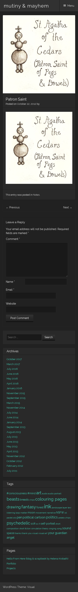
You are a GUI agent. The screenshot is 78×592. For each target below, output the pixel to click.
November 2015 (16, 393)
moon (31, 512)
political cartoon (34, 517)
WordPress (9, 587)
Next (67, 207)
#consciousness (17, 493)
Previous (13, 207)
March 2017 (13, 364)
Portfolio (11, 563)
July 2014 (12, 412)
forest (40, 507)
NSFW (60, 512)
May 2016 (12, 378)
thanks (18, 533)
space (10, 533)
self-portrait (48, 523)
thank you (27, 533)
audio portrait (54, 493)
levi (69, 507)
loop (18, 513)
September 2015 (16, 398)
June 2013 (12, 441)
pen (19, 517)
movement (41, 513)
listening (11, 513)
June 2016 (13, 373)
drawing (14, 507)
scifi (33, 523)
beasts (13, 499)
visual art (42, 533)
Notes (36, 194)
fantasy (28, 506)
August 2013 (14, 432)
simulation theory (39, 528)
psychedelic (18, 523)
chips (32, 500)
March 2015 (13, 403)
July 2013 (12, 436)
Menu (70, 5)
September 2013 (16, 427)
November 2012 (16, 456)
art (38, 492)
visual (35, 533)
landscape (57, 507)
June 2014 (12, 417)
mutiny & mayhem (26, 6)
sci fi (38, 524)
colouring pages (51, 499)
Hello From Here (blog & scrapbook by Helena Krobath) (37, 558)
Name (10, 281)
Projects (11, 568)
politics (52, 517)
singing (52, 528)
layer (64, 507)
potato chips (64, 518)
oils (14, 518)
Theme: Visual (26, 587)
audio (45, 493)
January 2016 (14, 388)
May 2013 (12, 446)
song (59, 528)
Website (11, 303)
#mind (31, 493)
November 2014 (16, 407)
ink (47, 506)
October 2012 (14, 461)
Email (10, 289)
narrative (51, 513)
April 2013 (12, 451)
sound (66, 528)
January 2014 (14, 422)
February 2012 (15, 465)
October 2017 (14, 359)
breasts (24, 499)
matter (23, 513)
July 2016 (12, 368)
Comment (13, 238)
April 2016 (13, 383)
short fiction (25, 528)
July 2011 (12, 470)
